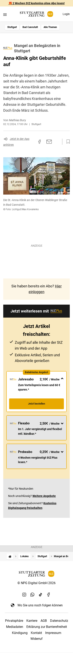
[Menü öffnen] (5, 14)
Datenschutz (59, 621)
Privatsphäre (14, 621)
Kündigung (20, 633)
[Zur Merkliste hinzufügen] (67, 142)
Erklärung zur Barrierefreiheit (46, 627)
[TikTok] (40, 594)
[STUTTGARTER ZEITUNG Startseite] (36, 14)
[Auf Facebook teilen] (39, 142)
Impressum (53, 633)
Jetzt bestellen (36, 403)
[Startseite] (9, 556)
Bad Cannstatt (30, 27)
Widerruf (36, 639)
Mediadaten (14, 627)
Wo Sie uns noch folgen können (40, 605)
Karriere (31, 621)
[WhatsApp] (32, 594)
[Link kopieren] (32, 141)
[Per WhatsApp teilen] (57, 142)
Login (66, 14)
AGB (44, 621)
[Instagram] (24, 594)
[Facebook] (48, 594)
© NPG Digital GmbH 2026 (36, 583)
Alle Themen (50, 27)
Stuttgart (12, 27)
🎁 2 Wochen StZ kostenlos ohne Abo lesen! (37, 3)
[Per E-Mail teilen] (49, 142)
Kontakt (36, 633)
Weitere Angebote (44, 496)
